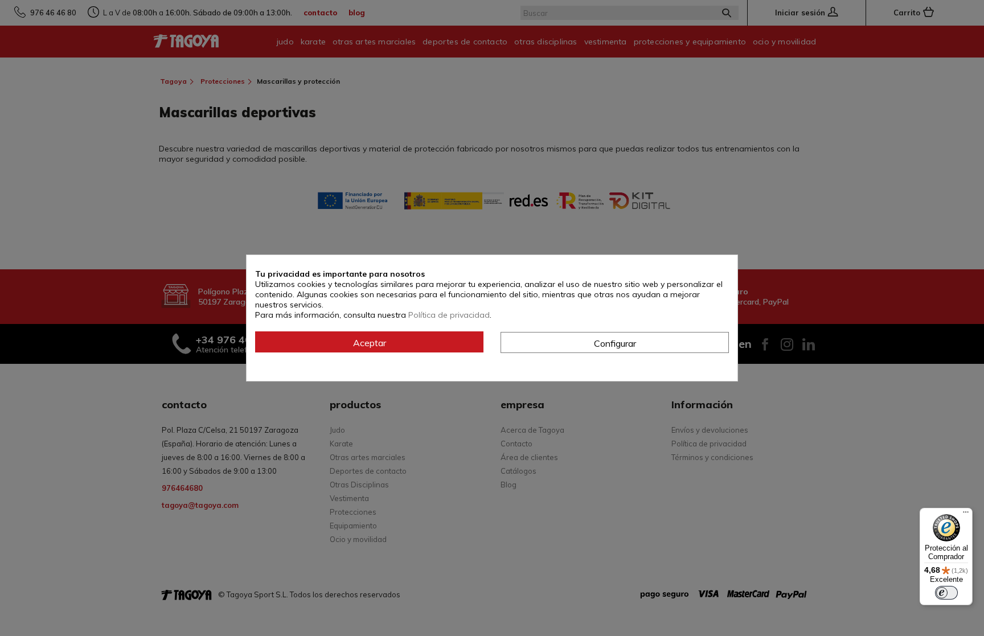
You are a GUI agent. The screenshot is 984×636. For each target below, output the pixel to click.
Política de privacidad (449, 315)
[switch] (946, 593)
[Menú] (966, 515)
